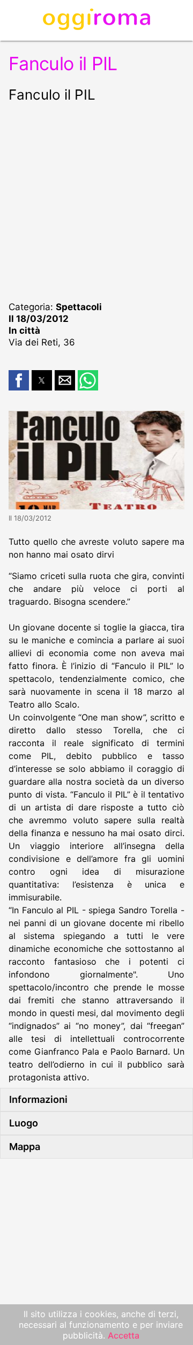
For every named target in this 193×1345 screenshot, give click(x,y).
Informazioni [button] (38, 1099)
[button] (19, 380)
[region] (96, 200)
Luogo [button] (23, 1123)
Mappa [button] (24, 1146)
